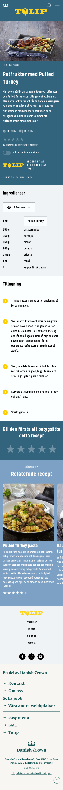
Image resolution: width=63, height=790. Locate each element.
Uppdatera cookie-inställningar (32, 773)
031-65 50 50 (31, 767)
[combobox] (19, 207)
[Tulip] (13, 165)
